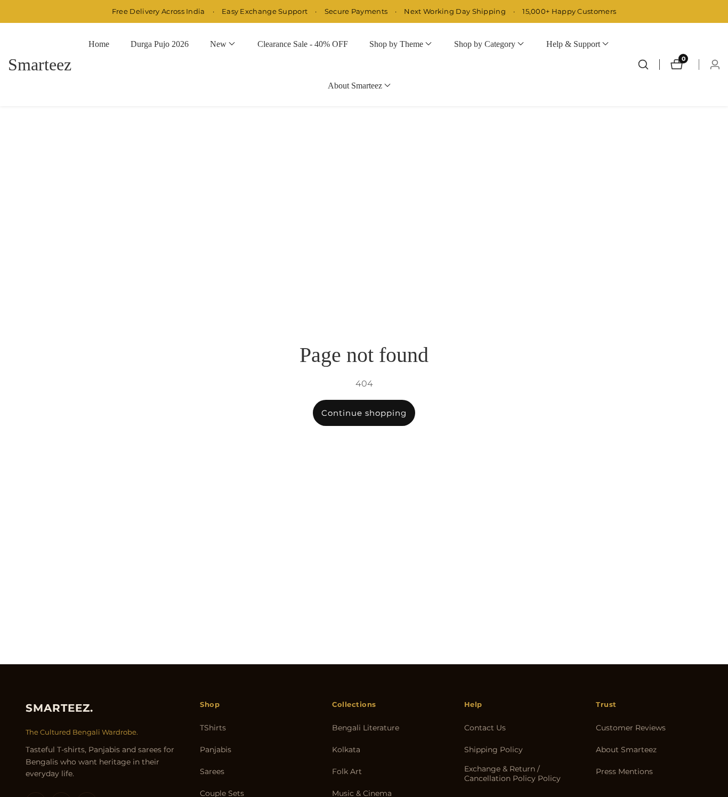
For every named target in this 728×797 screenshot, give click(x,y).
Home (98, 44)
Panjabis (215, 749)
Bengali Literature (365, 727)
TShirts (213, 727)
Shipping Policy (493, 749)
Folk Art (347, 771)
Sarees (212, 771)
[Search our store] (643, 64)
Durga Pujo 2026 (160, 44)
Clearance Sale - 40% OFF (302, 44)
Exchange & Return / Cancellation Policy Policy (512, 773)
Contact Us (485, 727)
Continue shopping (364, 413)
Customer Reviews (631, 727)
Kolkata (346, 749)
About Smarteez (626, 749)
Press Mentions (624, 771)
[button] (218, 44)
